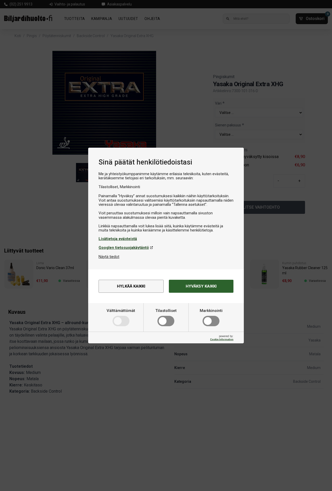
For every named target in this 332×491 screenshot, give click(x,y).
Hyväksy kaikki (201, 286)
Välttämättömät (121, 310)
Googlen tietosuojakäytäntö (124, 247)
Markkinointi (211, 310)
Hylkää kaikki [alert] (131, 286)
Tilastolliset (166, 310)
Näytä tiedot (109, 256)
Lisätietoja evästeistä (118, 238)
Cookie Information (221, 339)
